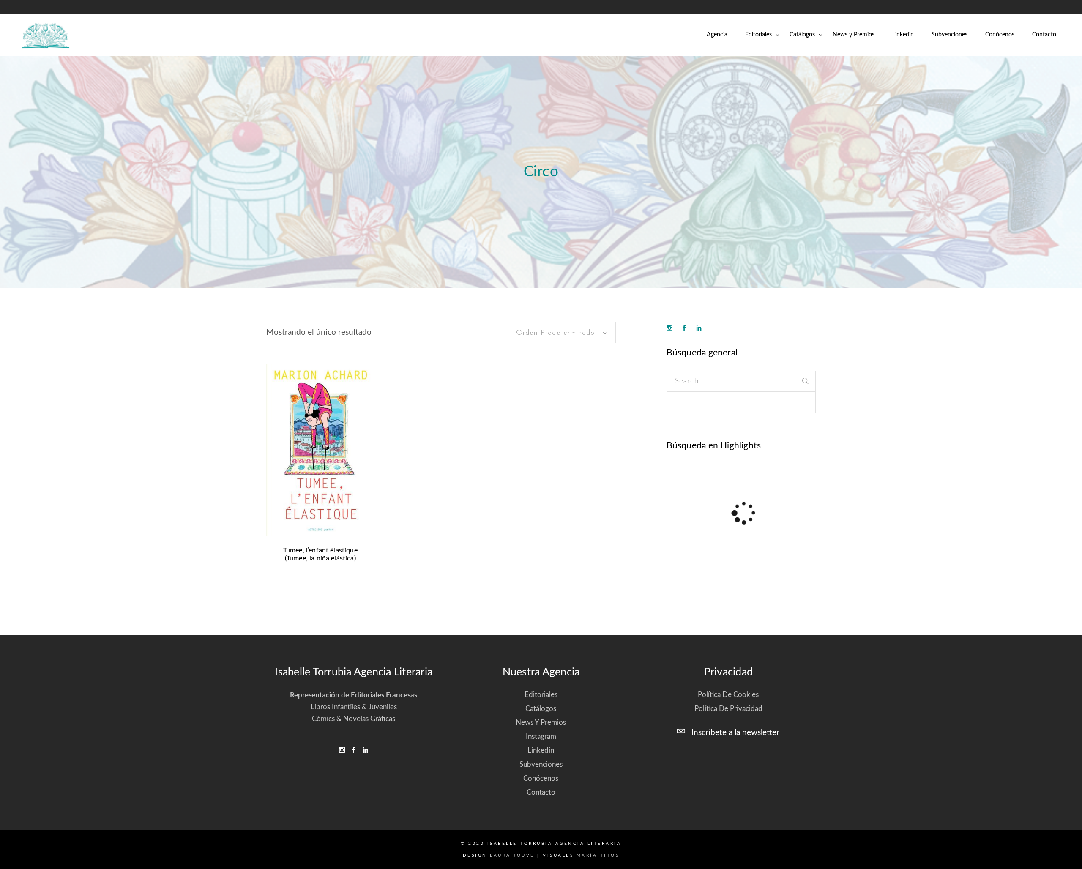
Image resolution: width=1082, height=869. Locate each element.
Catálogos (540, 708)
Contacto (541, 792)
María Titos (598, 855)
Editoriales (541, 694)
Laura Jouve (512, 855)
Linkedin (540, 750)
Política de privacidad (728, 708)
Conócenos (540, 778)
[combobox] (562, 332)
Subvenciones (541, 764)
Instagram (541, 736)
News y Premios (541, 722)
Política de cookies (728, 694)
